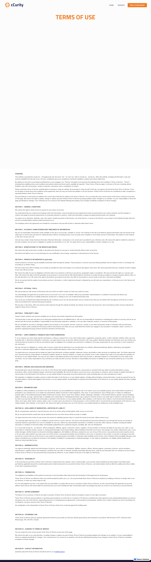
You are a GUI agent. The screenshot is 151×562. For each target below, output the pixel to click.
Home (111, 5)
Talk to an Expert (137, 5)
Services (121, 5)
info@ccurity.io (60, 552)
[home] (14, 5)
